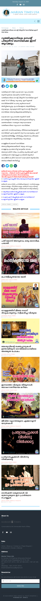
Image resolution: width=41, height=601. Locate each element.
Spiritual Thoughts (15, 246)
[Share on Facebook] (3, 86)
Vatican (21, 28)
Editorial (19, 548)
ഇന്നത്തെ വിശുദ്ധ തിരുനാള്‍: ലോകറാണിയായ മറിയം (17, 386)
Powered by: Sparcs (20, 597)
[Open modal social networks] (15, 86)
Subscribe (20, 586)
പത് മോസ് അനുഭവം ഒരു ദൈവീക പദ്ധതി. (20, 242)
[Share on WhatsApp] (11, 86)
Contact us (17, 546)
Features (3, 354)
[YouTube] (20, 5)
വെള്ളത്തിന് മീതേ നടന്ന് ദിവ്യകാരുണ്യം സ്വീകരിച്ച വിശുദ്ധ (19, 311)
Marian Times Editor (27, 46)
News (14, 28)
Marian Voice (5, 279)
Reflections (4, 462)
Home (3, 546)
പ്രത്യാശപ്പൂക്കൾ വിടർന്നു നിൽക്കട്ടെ (15, 458)
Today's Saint (13, 390)
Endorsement (5, 548)
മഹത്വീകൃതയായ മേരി (13, 277)
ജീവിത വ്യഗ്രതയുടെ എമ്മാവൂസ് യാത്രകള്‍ (18, 422)
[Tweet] (7, 86)
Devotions (4, 316)
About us (9, 546)
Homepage (4, 28)
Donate (13, 548)
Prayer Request (26, 546)
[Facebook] (17, 5)
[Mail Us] (23, 5)
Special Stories (6, 204)
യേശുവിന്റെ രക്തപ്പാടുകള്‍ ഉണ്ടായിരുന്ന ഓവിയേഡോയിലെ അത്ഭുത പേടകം (18, 349)
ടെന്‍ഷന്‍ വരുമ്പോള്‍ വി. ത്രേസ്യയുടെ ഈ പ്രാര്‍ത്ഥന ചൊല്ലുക (16, 495)
